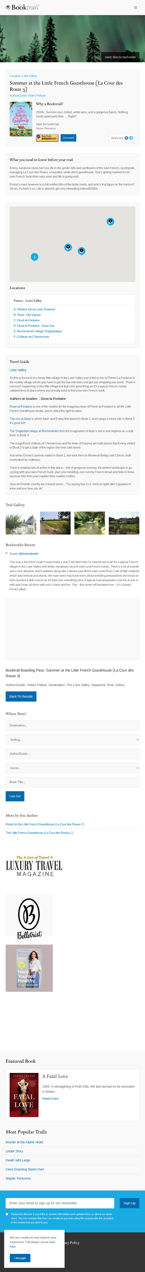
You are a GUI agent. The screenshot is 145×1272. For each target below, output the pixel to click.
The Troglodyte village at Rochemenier (34, 431)
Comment (68, 137)
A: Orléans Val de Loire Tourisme (34, 309)
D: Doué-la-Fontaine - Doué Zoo (34, 325)
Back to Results (21, 696)
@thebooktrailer (29, 553)
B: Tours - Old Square (27, 314)
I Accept (20, 1258)
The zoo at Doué (21, 418)
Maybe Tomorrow (18, 1178)
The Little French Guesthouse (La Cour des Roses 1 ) (39, 832)
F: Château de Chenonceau (31, 336)
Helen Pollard (36, 95)
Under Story (14, 1151)
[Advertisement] (72, 629)
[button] (68, 247)
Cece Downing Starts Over (25, 1169)
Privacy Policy (68, 1242)
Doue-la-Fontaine (21, 406)
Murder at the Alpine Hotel (24, 1142)
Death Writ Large (18, 1160)
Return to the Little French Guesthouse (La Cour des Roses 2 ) (45, 824)
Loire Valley (18, 370)
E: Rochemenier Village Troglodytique (38, 331)
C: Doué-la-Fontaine (26, 320)
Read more (50, 1098)
